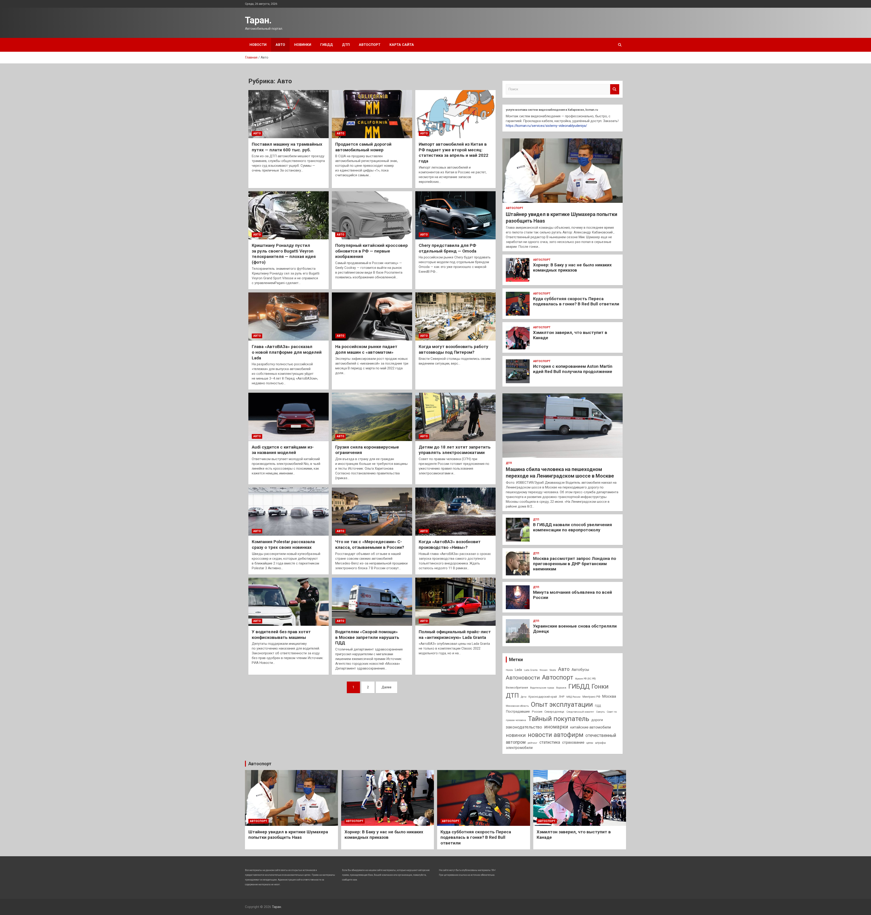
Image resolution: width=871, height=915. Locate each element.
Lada (518, 670)
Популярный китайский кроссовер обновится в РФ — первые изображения (371, 251)
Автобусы (580, 669)
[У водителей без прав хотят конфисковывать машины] (288, 601)
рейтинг (532, 742)
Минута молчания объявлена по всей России (572, 595)
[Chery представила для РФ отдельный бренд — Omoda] (455, 215)
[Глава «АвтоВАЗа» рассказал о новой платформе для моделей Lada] (288, 316)
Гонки (600, 686)
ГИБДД (326, 45)
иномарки (556, 727)
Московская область (517, 705)
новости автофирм (555, 734)
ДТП (346, 45)
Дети (523, 696)
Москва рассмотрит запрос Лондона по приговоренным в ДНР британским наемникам (574, 564)
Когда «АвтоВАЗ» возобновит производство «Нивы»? (450, 544)
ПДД (598, 705)
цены (589, 742)
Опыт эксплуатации (562, 704)
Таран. (258, 20)
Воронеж (561, 687)
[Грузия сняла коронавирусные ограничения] (372, 417)
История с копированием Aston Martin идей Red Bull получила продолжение (572, 369)
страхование (573, 742)
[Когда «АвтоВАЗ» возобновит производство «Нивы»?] (455, 511)
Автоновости (523, 677)
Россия (537, 711)
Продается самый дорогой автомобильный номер (363, 147)
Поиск (614, 89)
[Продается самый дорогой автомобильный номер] (372, 114)
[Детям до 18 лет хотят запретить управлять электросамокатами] (455, 417)
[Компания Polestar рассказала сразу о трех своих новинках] (288, 511)
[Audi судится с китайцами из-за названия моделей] (288, 417)
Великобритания (517, 687)
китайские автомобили (590, 727)
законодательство (524, 727)
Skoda (553, 670)
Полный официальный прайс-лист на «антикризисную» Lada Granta (455, 634)
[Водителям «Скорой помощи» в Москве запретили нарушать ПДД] (372, 601)
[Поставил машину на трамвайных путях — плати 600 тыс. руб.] (288, 114)
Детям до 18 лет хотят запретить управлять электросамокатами (455, 449)
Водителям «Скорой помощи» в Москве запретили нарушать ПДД (367, 637)
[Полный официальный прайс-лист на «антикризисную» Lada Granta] (455, 601)
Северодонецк (554, 711)
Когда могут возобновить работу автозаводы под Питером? (453, 349)
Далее (386, 687)
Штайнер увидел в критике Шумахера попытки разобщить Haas (288, 834)
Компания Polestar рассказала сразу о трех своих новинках (283, 544)
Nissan (544, 670)
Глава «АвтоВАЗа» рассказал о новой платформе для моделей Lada (287, 352)
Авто (280, 45)
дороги (597, 720)
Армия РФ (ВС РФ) (585, 678)
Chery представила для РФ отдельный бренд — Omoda (447, 248)
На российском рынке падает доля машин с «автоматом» (366, 349)
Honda (509, 670)
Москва (609, 696)
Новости (258, 45)
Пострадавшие (518, 711)
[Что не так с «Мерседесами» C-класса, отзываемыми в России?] (372, 511)
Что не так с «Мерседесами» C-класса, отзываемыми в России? (369, 544)
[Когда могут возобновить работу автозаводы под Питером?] (455, 316)
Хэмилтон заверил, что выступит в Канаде (570, 335)
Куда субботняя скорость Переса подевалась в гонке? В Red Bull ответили (576, 301)
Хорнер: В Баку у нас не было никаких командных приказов (572, 267)
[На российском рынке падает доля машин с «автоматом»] (372, 316)
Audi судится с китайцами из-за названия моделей (283, 449)
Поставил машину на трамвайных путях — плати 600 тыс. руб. (287, 147)
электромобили (519, 748)
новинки (516, 735)
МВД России (573, 696)
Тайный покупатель (558, 719)
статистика (549, 742)
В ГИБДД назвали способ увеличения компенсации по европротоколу (572, 527)
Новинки (302, 45)
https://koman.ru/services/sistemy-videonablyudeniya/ (546, 126)
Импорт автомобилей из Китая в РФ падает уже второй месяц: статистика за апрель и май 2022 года (453, 153)
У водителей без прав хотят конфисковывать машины (281, 634)
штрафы (600, 742)
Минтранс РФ (591, 696)
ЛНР (561, 696)
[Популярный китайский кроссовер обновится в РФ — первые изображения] (372, 215)
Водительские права (542, 687)
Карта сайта (401, 45)
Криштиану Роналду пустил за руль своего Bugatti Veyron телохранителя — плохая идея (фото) (284, 254)
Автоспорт (369, 45)
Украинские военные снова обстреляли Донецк (575, 628)
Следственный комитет (580, 711)
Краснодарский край (542, 696)
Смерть (600, 711)
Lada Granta (531, 670)
